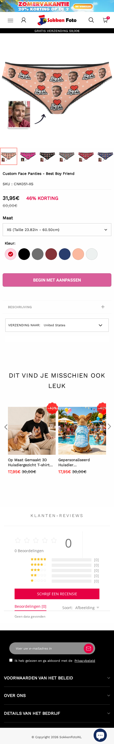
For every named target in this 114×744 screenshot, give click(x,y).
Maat (8, 217)
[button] (5, 437)
